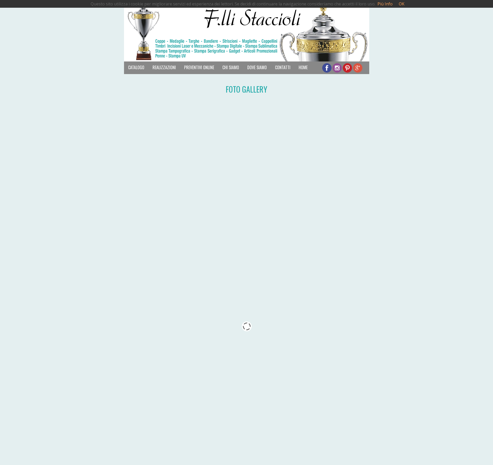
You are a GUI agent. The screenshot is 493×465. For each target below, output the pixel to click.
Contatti (282, 67)
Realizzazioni (164, 67)
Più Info (385, 4)
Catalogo (136, 67)
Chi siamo (230, 67)
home (303, 67)
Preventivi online (199, 67)
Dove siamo (257, 67)
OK (401, 4)
